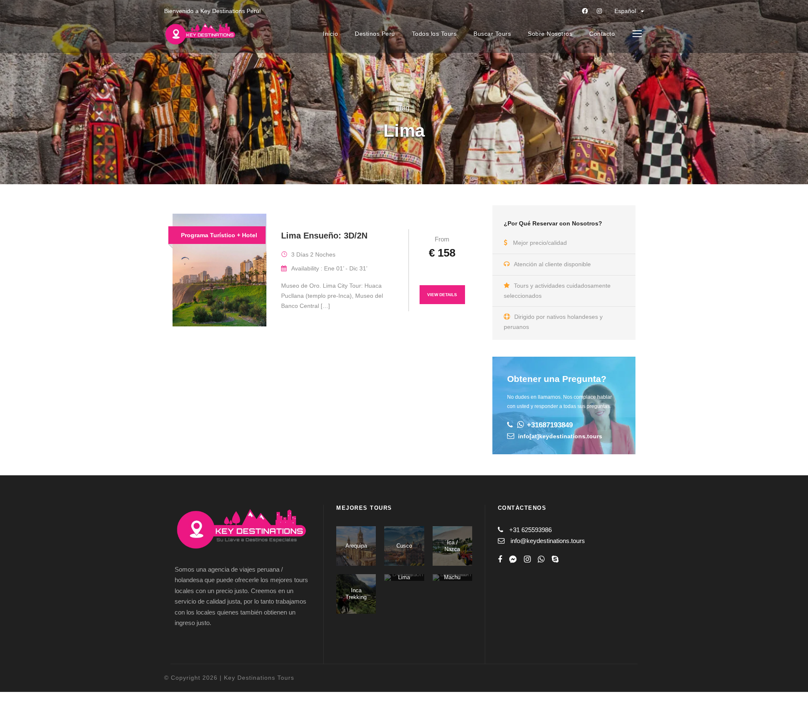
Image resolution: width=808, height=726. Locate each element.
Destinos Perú (375, 33)
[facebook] (585, 11)
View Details (442, 294)
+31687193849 (550, 425)
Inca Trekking (356, 593)
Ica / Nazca (452, 545)
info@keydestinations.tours (547, 540)
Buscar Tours (492, 33)
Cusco (404, 546)
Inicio (330, 33)
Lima (404, 577)
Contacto (602, 33)
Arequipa (356, 546)
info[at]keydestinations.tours (560, 436)
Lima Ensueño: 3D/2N (324, 235)
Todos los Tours (434, 33)
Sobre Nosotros (550, 33)
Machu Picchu (452, 580)
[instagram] (599, 11)
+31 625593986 (530, 529)
